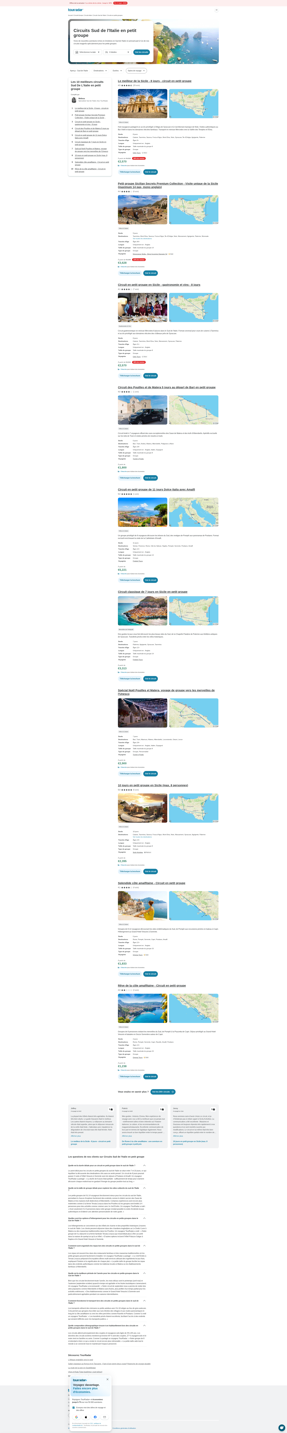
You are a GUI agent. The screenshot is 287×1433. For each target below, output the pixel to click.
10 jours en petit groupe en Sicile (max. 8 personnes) (91, 156)
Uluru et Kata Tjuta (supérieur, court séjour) (85, 1372)
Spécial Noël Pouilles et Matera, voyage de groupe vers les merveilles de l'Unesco (91, 150)
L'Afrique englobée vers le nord (80, 1360)
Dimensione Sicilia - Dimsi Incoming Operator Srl (150, 254)
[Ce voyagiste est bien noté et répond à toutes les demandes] (144, 153)
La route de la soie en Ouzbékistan (82, 1368)
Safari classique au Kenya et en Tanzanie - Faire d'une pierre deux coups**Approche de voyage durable (109, 1364)
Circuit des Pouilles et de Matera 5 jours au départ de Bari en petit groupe (92, 130)
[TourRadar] (76, 10)
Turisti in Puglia (138, 459)
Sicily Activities (138, 852)
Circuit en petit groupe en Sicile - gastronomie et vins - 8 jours (88, 123)
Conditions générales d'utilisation (124, 1428)
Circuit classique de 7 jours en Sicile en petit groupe (90, 143)
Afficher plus (76, 1136)
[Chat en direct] (281, 1427)
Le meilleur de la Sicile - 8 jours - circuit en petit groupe (92, 109)
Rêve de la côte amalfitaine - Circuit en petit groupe (90, 170)
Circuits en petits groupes (115, 15)
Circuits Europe (78, 15)
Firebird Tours (138, 561)
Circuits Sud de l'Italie (99, 15)
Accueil (70, 15)
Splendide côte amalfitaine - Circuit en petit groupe (92, 163)
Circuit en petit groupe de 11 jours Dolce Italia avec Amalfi (91, 136)
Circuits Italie (88, 15)
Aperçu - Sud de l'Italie (79, 71)
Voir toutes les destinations (142, 238)
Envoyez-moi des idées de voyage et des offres (90, 1409)
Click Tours (137, 153)
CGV (91, 1423)
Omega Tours (137, 955)
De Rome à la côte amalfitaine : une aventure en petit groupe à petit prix (142, 1142)
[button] (168, 166)
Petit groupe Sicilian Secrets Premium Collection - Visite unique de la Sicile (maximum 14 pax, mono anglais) (90, 116)
